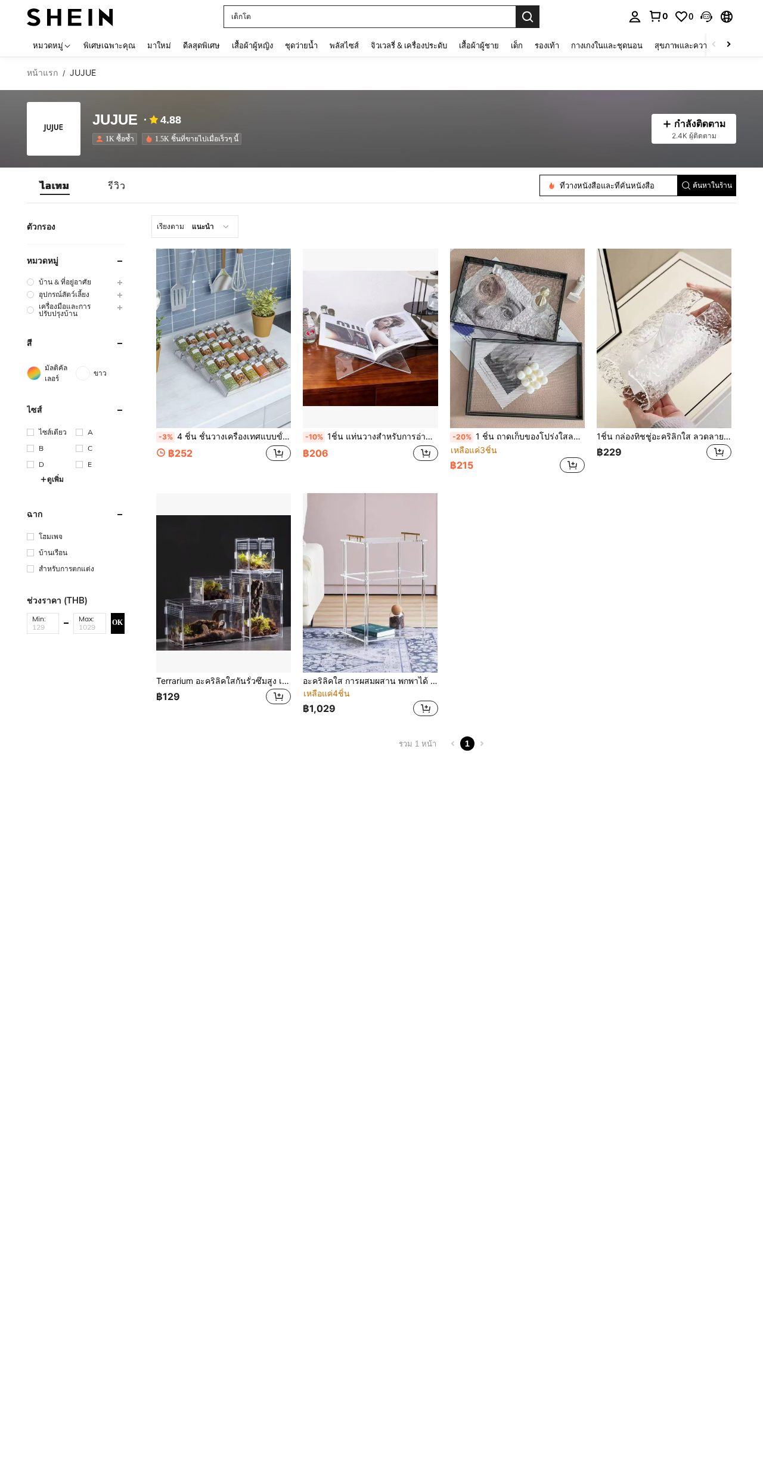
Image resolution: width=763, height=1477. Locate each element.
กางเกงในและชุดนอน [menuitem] (607, 45)
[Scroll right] (728, 45)
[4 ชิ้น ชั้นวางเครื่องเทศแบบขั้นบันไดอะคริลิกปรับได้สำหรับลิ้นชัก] (223, 338)
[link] (658, 16)
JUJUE (115, 120)
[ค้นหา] (527, 16)
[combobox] (195, 226)
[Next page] (481, 743)
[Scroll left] (714, 45)
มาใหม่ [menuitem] (159, 45)
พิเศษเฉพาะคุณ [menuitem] (109, 45)
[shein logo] (70, 16)
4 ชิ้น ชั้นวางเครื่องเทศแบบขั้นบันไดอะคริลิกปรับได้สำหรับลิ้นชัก (225, 436)
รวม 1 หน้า (417, 743)
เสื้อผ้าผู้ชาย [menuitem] (479, 45)
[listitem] (117, 139)
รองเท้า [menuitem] (547, 45)
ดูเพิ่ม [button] (55, 479)
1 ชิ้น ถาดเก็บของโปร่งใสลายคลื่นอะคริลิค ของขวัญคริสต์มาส (518, 436)
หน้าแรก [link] (42, 73)
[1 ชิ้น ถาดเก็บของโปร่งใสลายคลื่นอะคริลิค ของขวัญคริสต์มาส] (517, 338)
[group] (76, 282)
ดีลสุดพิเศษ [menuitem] (201, 45)
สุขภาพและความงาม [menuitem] (690, 45)
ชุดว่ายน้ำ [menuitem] (301, 45)
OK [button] (117, 622)
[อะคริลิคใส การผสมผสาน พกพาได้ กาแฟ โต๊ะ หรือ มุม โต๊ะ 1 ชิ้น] (370, 583)
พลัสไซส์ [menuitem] (344, 45)
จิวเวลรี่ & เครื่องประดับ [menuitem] (409, 45)
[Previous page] (453, 743)
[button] (706, 17)
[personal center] (635, 17)
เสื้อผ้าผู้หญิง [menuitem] (252, 45)
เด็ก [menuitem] (517, 45)
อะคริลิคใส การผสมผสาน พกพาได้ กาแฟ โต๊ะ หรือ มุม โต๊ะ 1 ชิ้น (370, 681)
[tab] (55, 185)
